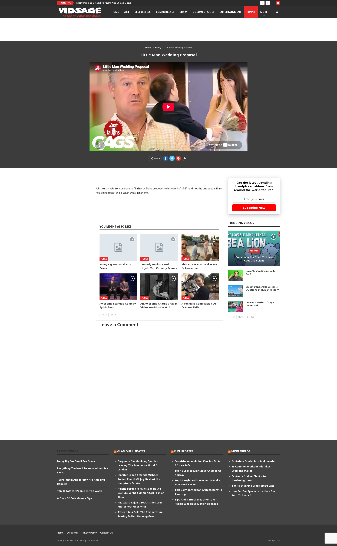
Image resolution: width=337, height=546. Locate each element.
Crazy (183, 12)
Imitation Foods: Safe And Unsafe (253, 461)
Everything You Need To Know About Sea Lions (103, 2)
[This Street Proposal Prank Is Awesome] (200, 247)
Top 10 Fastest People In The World (79, 491)
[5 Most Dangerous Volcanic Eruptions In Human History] (235, 291)
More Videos (240, 451)
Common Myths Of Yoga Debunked (260, 304)
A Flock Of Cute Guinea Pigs (74, 498)
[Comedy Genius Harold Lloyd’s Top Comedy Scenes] (159, 247)
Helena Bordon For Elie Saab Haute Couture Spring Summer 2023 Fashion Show (141, 493)
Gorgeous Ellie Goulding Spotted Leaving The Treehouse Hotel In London (138, 465)
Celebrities (143, 12)
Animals (254, 251)
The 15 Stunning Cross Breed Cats (253, 485)
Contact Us (106, 532)
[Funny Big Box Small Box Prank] (118, 247)
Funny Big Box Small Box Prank (76, 461)
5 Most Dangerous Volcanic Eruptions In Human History (262, 288)
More (263, 12)
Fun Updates (183, 451)
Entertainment (231, 12)
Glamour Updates (131, 451)
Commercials (165, 12)
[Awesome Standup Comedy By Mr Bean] (118, 286)
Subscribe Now (254, 207)
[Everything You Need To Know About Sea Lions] (254, 248)
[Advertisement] (168, 29)
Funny (251, 12)
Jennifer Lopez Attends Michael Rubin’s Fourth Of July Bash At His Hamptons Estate (139, 479)
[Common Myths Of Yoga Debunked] (235, 306)
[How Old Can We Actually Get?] (235, 275)
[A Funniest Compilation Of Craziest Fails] (200, 286)
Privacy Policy (89, 532)
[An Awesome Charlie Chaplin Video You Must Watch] (159, 286)
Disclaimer (72, 532)
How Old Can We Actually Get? (260, 273)
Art (126, 12)
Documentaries (203, 12)
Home (115, 12)
